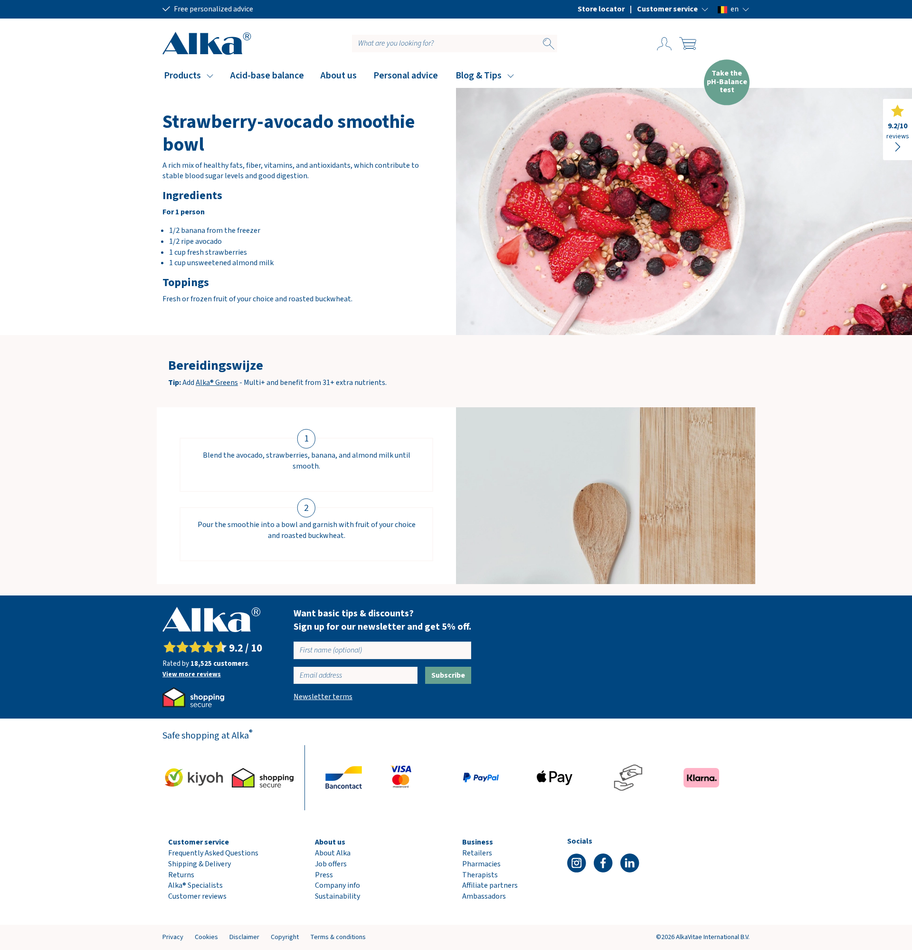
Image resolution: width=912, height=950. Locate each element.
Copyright (285, 937)
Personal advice (405, 75)
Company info (337, 885)
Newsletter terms (323, 696)
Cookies (206, 937)
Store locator (601, 9)
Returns (181, 875)
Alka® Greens (217, 382)
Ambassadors (484, 896)
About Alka (333, 853)
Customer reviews (197, 896)
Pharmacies (481, 864)
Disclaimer (244, 937)
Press (324, 875)
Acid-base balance (267, 75)
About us (339, 75)
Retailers (477, 853)
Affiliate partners (490, 885)
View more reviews (191, 674)
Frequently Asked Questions (213, 853)
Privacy (172, 937)
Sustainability (337, 896)
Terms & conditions (338, 937)
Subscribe (448, 675)
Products (182, 75)
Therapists (480, 875)
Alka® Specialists (195, 885)
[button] (673, 9)
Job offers (331, 864)
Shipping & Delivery (199, 864)
